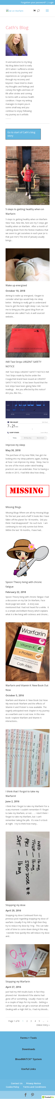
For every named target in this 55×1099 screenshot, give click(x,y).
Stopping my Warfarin (18, 981)
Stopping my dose (15, 905)
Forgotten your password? (33, 2)
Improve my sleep (15, 445)
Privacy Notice (33, 1083)
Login (51, 2)
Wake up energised (16, 285)
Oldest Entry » (43, 1025)
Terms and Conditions (34, 1086)
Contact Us (16, 1083)
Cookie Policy (12, 1086)
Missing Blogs (13, 507)
